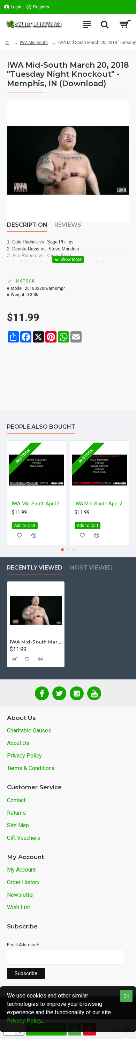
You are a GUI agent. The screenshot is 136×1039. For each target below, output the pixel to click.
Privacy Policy (24, 1020)
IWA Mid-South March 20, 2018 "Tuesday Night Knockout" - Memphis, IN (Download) (36, 642)
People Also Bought (41, 426)
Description (27, 224)
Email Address (23, 945)
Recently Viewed (34, 567)
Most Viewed (91, 567)
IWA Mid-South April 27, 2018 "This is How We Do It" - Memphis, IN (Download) (38, 503)
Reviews (67, 224)
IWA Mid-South (34, 42)
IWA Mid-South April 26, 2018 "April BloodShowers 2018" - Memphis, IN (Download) (101, 503)
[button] (62, 549)
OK (126, 996)
